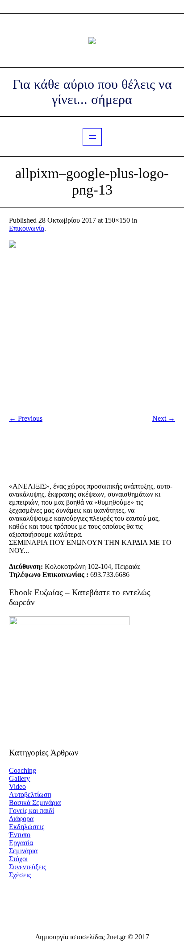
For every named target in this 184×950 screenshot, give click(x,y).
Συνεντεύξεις (27, 867)
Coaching (22, 770)
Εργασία (21, 842)
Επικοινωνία (26, 228)
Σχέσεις (20, 875)
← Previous (25, 418)
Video (17, 786)
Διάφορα (21, 818)
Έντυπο (19, 834)
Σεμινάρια (23, 851)
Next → (163, 418)
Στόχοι (18, 859)
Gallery (19, 778)
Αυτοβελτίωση (30, 794)
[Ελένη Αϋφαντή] (92, 40)
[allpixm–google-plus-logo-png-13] (92, 324)
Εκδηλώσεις (26, 826)
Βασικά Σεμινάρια (35, 802)
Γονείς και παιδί (31, 810)
